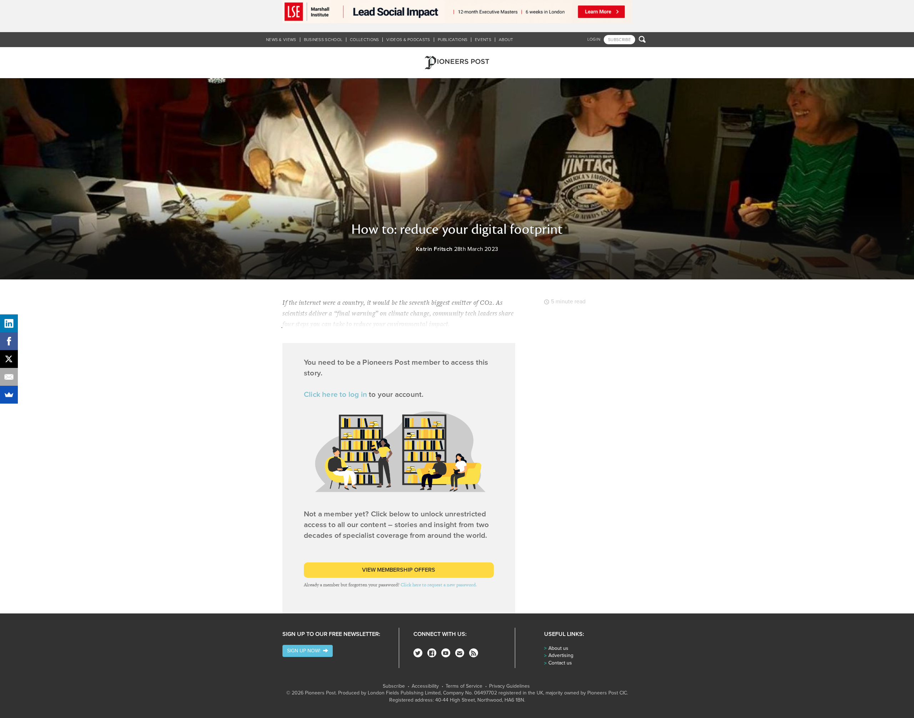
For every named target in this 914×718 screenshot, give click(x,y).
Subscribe (394, 686)
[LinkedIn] (9, 323)
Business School (323, 39)
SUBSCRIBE (619, 39)
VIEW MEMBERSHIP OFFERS (398, 569)
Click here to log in (335, 394)
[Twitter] (417, 652)
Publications (453, 39)
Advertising (560, 655)
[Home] (457, 62)
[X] (9, 359)
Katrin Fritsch (434, 249)
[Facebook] (431, 652)
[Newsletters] (459, 652)
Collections (364, 39)
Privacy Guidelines (509, 686)
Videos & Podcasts (408, 39)
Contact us (560, 663)
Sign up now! (305, 651)
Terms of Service (464, 686)
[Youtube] (445, 652)
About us (558, 648)
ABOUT (506, 39)
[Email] (9, 377)
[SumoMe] (9, 395)
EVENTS (483, 39)
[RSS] (473, 652)
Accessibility (425, 686)
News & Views (281, 39)
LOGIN (594, 39)
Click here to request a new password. (439, 584)
